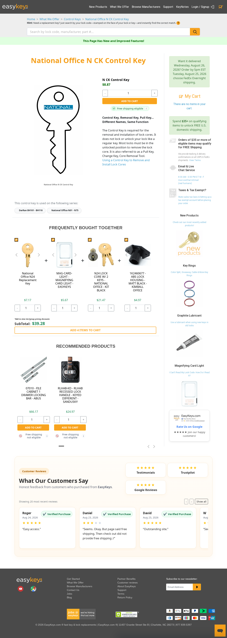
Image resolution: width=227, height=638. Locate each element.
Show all (201, 501)
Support (168, 7)
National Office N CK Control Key (107, 19)
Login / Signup (201, 7)
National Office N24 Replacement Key (28, 278)
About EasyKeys (126, 586)
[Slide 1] (61, 446)
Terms (120, 593)
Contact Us (73, 590)
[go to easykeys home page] (29, 579)
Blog (69, 597)
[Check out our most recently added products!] (189, 243)
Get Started (73, 578)
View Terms (195, 160)
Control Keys (72, 19)
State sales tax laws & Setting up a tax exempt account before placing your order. (194, 200)
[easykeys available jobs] (81, 613)
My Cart (192, 96)
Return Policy (124, 597)
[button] (47, 528)
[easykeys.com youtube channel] (21, 589)
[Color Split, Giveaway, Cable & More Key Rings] (189, 293)
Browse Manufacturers (146, 7)
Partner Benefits (126, 578)
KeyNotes (182, 7)
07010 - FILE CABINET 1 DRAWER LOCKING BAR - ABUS (33, 393)
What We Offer (119, 7)
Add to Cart (129, 101)
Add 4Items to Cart (85, 330)
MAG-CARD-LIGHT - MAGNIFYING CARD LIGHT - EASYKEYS (64, 280)
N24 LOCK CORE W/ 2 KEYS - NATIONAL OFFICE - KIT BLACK (101, 281)
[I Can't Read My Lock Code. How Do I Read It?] (189, 393)
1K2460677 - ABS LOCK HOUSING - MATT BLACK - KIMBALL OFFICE (138, 281)
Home (31, 19)
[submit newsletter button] (197, 587)
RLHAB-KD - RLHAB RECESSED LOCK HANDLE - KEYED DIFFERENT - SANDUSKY (70, 395)
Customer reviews (127, 582)
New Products (98, 7)
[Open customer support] (220, 631)
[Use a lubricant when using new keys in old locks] (189, 343)
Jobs (69, 593)
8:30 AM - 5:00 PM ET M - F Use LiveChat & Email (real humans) (191, 180)
